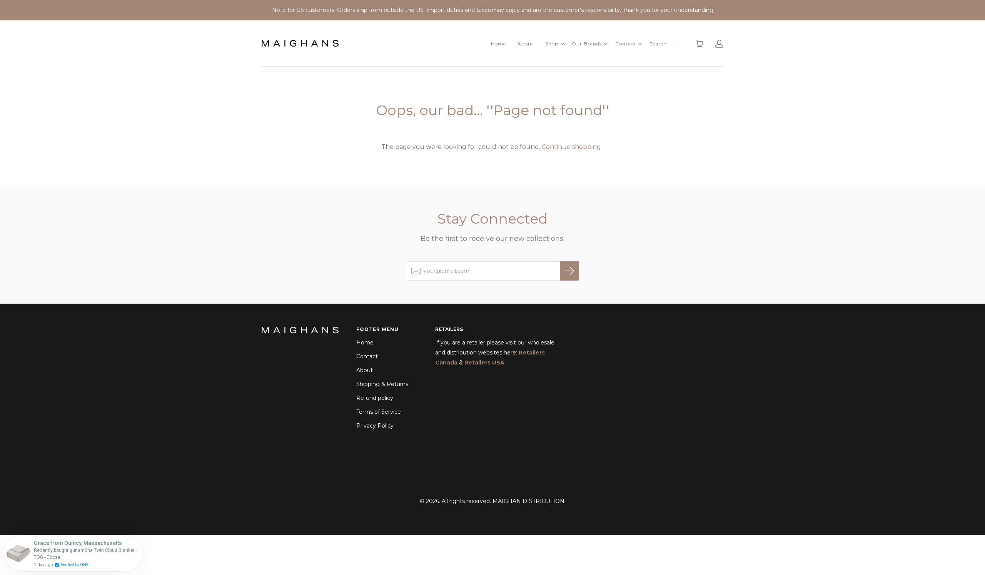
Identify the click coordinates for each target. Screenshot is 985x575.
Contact (625, 44)
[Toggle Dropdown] (562, 44)
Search (658, 44)
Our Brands (587, 44)
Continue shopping (571, 146)
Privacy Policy (375, 425)
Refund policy (374, 397)
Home (498, 44)
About (526, 44)
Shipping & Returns (382, 384)
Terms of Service (378, 411)
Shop (551, 44)
